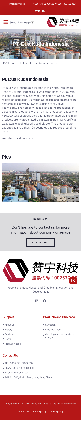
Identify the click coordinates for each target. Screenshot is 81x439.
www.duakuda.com (24, 138)
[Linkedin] (36, 300)
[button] (6, 22)
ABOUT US (18, 63)
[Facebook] (44, 300)
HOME (6, 63)
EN (43, 11)
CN (37, 11)
